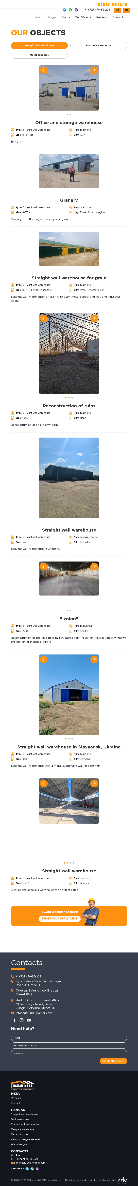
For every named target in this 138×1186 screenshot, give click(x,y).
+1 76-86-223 (97, 10)
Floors (65, 17)
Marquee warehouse (22, 1130)
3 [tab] (72, 397)
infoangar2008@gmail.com (34, 1013)
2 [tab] (69, 397)
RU (126, 10)
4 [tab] (74, 862)
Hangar (51, 17)
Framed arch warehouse (25, 1125)
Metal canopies (19, 1135)
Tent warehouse (20, 1119)
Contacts (119, 17)
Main (38, 17)
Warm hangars (19, 1145)
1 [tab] (66, 397)
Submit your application (59, 918)
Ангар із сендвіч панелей (25, 1140)
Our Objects (83, 17)
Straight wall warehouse (24, 1114)
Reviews (102, 17)
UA (117, 10)
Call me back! (113, 1061)
